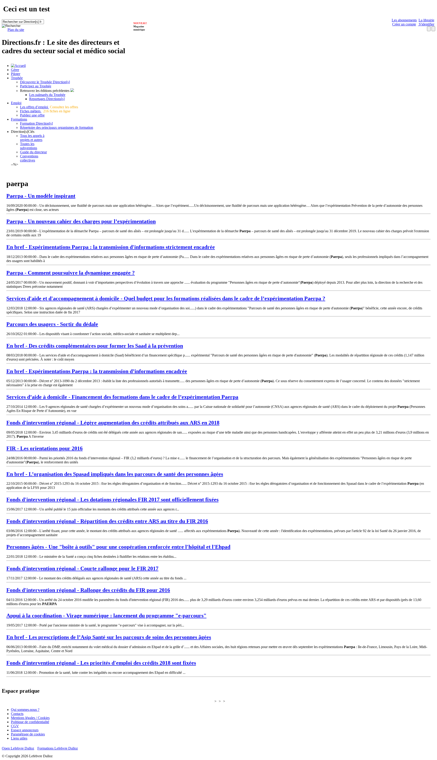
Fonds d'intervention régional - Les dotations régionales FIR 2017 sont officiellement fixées (112, 499)
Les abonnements (404, 20)
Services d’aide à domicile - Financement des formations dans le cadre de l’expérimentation (122, 397)
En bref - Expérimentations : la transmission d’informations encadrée (96, 371)
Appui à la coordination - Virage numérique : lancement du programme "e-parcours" (106, 616)
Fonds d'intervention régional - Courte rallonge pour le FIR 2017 (82, 568)
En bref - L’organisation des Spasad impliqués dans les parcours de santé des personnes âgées (114, 474)
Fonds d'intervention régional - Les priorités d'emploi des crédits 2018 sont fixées (101, 663)
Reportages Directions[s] (47, 99)
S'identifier (426, 24)
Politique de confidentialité (30, 722)
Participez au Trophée (35, 86)
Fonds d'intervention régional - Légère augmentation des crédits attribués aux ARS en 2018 (112, 423)
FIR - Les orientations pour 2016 (44, 448)
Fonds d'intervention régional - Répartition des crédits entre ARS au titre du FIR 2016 (107, 521)
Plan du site (16, 30)
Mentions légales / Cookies (30, 718)
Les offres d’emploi (34, 107)
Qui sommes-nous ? (25, 710)
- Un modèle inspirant (40, 196)
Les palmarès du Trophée (47, 95)
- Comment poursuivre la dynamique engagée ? (70, 273)
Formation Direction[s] (36, 123)
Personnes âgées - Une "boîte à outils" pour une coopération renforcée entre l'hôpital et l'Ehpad (118, 547)
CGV (15, 726)
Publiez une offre (32, 115)
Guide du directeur (33, 152)
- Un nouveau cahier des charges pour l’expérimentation (81, 221)
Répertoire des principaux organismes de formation (56, 127)
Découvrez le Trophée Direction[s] (45, 82)
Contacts (17, 714)
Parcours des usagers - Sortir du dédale (52, 324)
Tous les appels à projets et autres (32, 138)
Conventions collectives (29, 158)
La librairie (426, 20)
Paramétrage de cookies (28, 734)
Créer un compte (404, 24)
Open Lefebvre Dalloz (18, 748)
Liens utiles (19, 738)
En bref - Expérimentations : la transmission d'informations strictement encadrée (110, 247)
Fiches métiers (30, 111)
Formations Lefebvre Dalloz (57, 748)
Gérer (15, 70)
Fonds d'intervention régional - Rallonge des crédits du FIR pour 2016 (88, 590)
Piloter (15, 74)
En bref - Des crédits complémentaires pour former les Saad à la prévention (94, 346)
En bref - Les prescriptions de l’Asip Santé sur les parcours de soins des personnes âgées (108, 637)
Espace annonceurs (24, 730)
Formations (19, 119)
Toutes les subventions (28, 146)
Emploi (16, 103)
